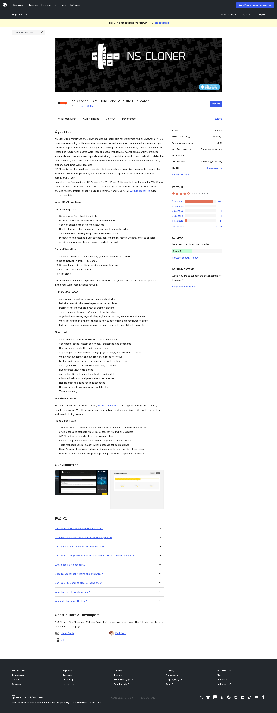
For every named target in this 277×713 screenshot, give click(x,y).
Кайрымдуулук (174, 679)
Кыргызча (43, 697)
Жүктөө (216, 103)
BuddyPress (224, 684)
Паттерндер (69, 684)
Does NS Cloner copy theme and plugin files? (79, 574)
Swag (169, 684)
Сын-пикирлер (91, 118)
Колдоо (217, 118)
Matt (220, 675)
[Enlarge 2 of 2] (159, 473)
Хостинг (16, 679)
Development (129, 118)
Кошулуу (170, 670)
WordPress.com (225, 670)
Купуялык (16, 684)
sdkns (64, 640)
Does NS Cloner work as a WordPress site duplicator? (83, 537)
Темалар (67, 675)
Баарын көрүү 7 (214, 168)
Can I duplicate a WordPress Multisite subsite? (79, 546)
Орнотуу (110, 118)
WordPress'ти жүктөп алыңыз (255, 5)
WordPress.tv (122, 684)
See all (218, 226)
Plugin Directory (19, 14)
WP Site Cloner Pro (140, 190)
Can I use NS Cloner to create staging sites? (78, 583)
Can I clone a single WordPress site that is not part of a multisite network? (94, 555)
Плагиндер (68, 679)
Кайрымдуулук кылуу (184, 286)
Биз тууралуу (18, 670)
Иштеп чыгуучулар (123, 679)
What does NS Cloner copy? (70, 564)
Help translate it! (161, 22)
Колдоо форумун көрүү (185, 257)
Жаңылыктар (18, 675)
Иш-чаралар (172, 675)
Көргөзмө (67, 670)
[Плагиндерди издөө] (42, 32)
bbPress (222, 679)
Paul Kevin (120, 633)
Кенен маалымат (67, 118)
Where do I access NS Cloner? (71, 601)
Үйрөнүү (118, 670)
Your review (178, 226)
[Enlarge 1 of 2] (104, 473)
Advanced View (180, 174)
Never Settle (87, 106)
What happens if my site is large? (72, 592)
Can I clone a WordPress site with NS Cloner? (79, 528)
